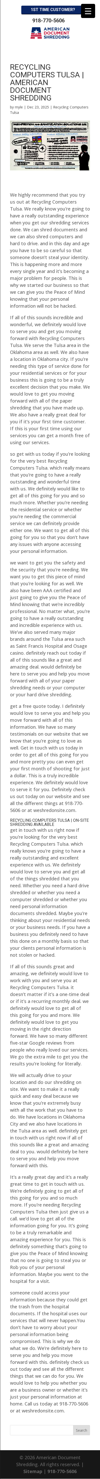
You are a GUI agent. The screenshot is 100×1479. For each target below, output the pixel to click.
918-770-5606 (48, 21)
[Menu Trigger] (88, 11)
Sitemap (32, 1471)
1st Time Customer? (53, 9)
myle (19, 107)
